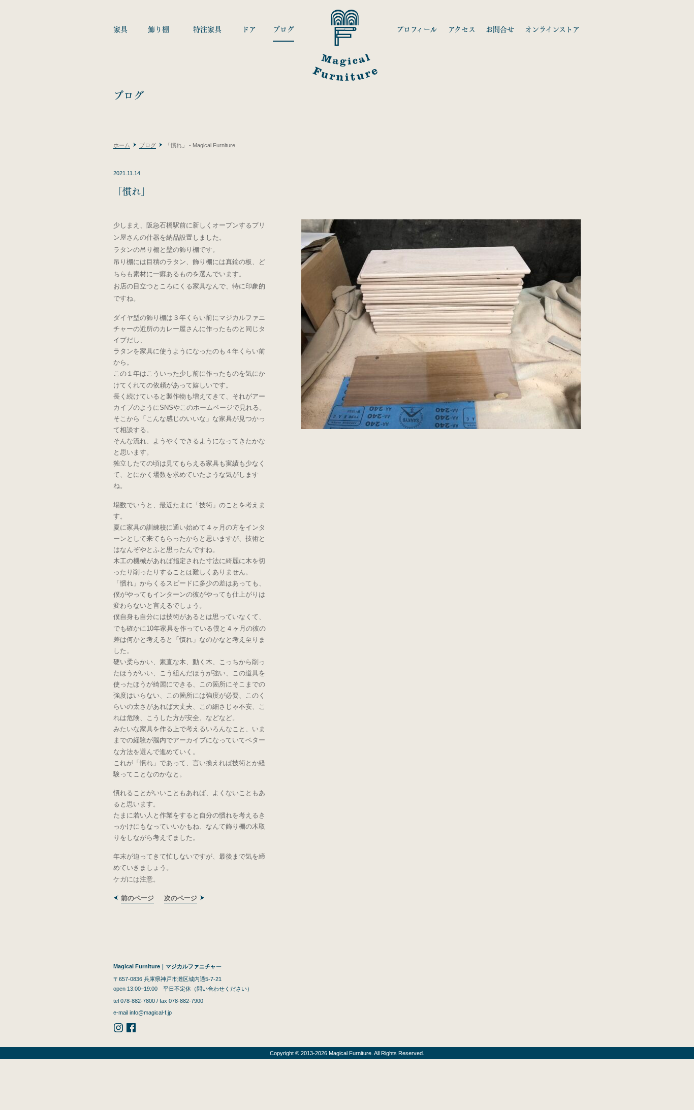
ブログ (283, 29)
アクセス (462, 29)
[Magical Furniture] (345, 42)
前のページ (137, 898)
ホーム (121, 145)
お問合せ (500, 29)
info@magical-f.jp (151, 1012)
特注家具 (207, 29)
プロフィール (416, 29)
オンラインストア (552, 29)
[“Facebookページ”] (131, 1031)
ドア (249, 29)
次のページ (180, 898)
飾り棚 (158, 29)
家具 (120, 29)
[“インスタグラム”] (118, 1031)
